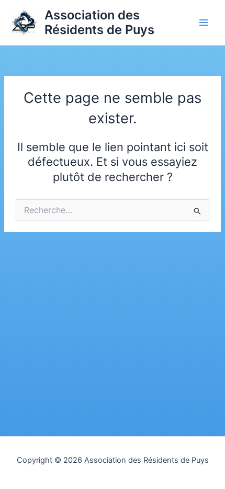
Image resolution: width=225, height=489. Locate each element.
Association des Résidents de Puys (99, 22)
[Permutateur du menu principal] (204, 23)
